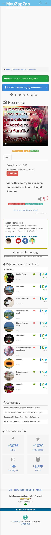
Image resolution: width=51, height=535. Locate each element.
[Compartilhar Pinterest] (11, 95)
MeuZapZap (16, 521)
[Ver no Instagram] (28, 95)
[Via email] (36, 95)
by (25, 524)
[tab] (7, 157)
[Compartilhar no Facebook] (16, 95)
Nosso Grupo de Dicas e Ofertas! (25, 210)
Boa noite (32, 70)
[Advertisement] (25, 38)
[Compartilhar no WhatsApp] (24, 95)
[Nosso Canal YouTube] (32, 95)
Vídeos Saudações (19, 70)
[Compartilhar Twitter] (20, 95)
